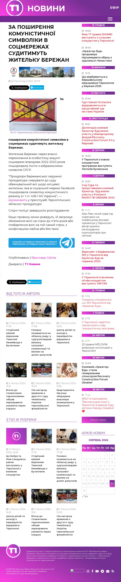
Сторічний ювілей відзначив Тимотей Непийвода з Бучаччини (14, 338)
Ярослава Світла (44, 257)
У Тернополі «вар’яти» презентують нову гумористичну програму (98, 325)
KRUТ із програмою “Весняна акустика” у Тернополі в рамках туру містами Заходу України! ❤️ (98, 405)
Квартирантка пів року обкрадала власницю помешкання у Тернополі (66, 398)
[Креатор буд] (42, 71)
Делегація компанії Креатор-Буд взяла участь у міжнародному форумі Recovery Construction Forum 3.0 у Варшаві (98, 135)
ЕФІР (114, 7)
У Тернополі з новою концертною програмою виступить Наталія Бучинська (97, 164)
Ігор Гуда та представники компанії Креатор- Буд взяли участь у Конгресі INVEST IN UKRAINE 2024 (98, 191)
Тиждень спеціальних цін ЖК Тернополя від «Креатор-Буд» (96, 303)
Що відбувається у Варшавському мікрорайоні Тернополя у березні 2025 (98, 81)
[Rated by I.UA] (77, 571)
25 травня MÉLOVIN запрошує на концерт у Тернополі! (97, 347)
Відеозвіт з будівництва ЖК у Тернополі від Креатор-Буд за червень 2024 (98, 256)
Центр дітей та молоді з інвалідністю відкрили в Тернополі (66, 336)
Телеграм (38, 87)
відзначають (18, 200)
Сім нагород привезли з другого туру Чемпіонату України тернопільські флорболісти (40, 399)
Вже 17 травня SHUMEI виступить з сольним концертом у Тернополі (98, 37)
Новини (46, 8)
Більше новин (98, 420)
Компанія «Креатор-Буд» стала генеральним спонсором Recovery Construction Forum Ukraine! (96, 374)
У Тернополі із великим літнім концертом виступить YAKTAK (97, 280)
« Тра (85, 496)
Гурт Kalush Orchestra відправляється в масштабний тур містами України (96, 107)
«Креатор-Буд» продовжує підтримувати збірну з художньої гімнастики (97, 56)
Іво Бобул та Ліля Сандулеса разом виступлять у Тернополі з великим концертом (16, 465)
